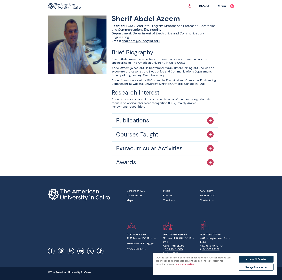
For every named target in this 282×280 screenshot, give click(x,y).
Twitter (90, 251)
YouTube (80, 251)
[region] (215, 263)
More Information (184, 264)
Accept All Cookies (256, 259)
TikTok (100, 251)
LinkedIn (71, 251)
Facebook (51, 251)
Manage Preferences (256, 267)
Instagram (61, 251)
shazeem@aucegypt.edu (141, 41)
